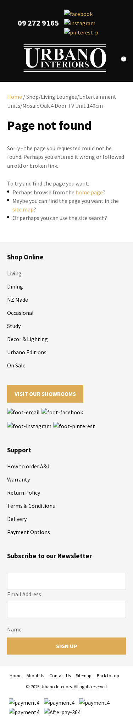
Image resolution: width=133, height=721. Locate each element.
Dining (15, 286)
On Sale (16, 365)
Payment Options (28, 532)
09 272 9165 (38, 22)
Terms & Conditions (31, 505)
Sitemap (84, 676)
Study (14, 325)
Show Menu (11, 58)
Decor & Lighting (27, 339)
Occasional (20, 312)
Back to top (108, 676)
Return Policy (23, 492)
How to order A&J (28, 466)
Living (14, 273)
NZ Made (17, 299)
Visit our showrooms (45, 393)
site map (23, 209)
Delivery (17, 518)
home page (89, 192)
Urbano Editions (26, 352)
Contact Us (60, 676)
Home (14, 96)
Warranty (18, 479)
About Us (35, 676)
